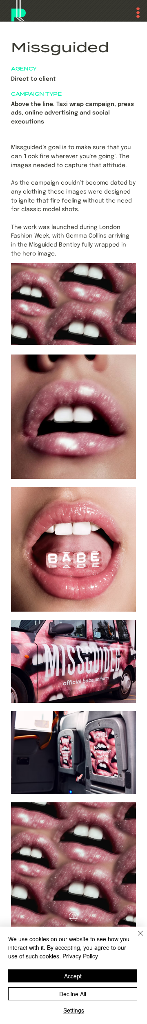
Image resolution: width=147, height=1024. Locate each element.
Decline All (72, 994)
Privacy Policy (80, 956)
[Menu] (134, 12)
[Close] (135, 938)
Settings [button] (73, 1010)
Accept (73, 976)
